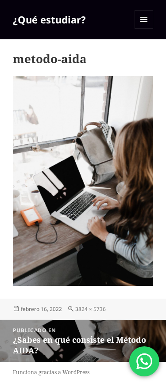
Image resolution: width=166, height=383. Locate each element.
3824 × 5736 (90, 309)
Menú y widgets (144, 28)
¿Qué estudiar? (49, 19)
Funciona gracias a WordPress (51, 372)
